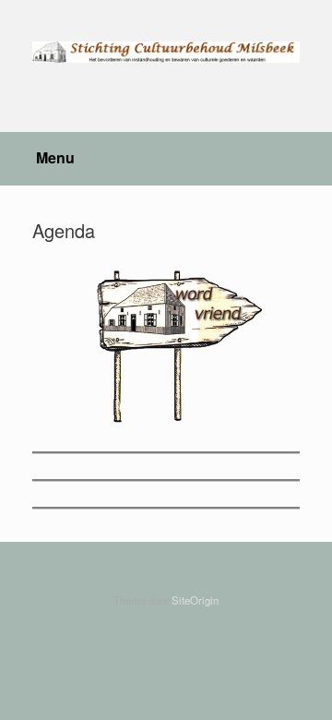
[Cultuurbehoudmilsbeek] (166, 52)
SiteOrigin (195, 600)
